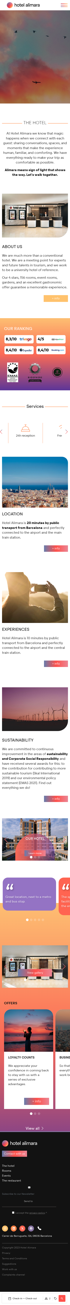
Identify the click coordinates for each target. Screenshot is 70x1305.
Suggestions (9, 1263)
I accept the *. (31, 1212)
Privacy (6, 1253)
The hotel (8, 1165)
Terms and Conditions (14, 1258)
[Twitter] (23, 1228)
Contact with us (14, 1153)
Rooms (6, 1170)
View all (33, 1128)
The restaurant (11, 1180)
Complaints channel (13, 1274)
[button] (2, 433)
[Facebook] (32, 1228)
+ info (56, 298)
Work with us (9, 1269)
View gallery (35, 972)
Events (6, 1175)
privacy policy (37, 1212)
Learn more (35, 853)
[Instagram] (6, 1228)
